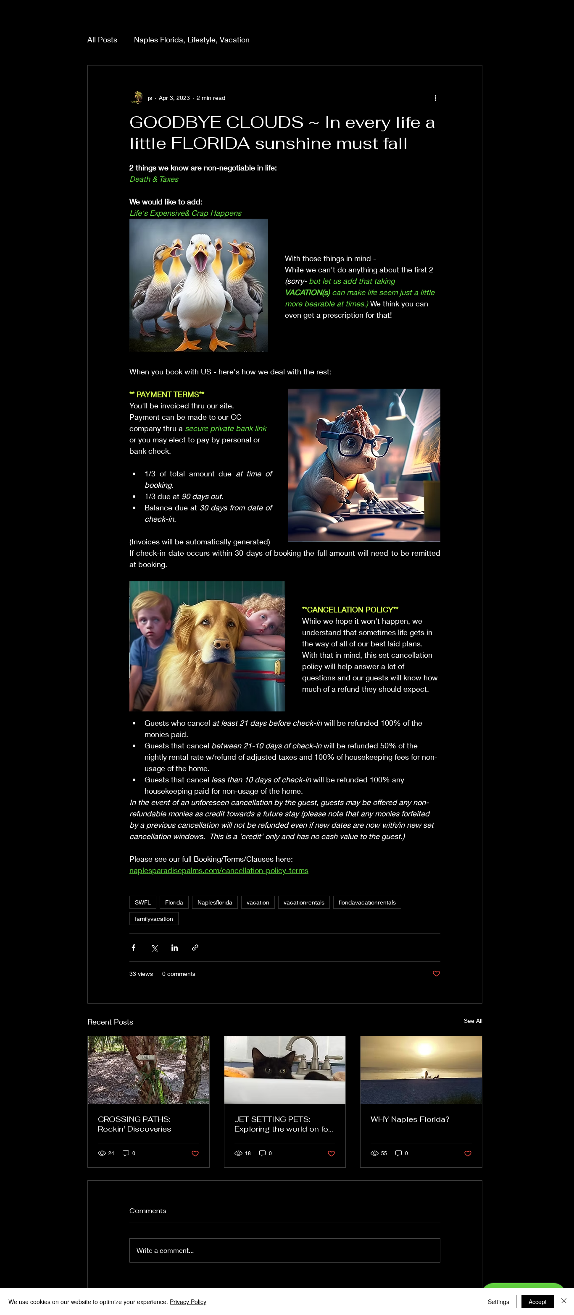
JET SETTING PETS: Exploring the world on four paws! (284, 1124)
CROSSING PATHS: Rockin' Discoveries (134, 1124)
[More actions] (435, 97)
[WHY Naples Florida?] (421, 1070)
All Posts (102, 39)
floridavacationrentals (367, 902)
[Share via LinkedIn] (175, 948)
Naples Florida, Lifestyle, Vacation (192, 39)
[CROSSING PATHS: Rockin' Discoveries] (148, 1070)
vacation (258, 902)
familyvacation (154, 918)
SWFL (143, 902)
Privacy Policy (188, 1301)
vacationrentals (304, 902)
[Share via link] (195, 948)
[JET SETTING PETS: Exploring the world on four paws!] (285, 1070)
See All (473, 1020)
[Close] (564, 1301)
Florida (174, 902)
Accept (538, 1301)
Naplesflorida (214, 902)
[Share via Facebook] (133, 948)
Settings (498, 1301)
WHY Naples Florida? (410, 1119)
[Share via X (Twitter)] (154, 948)
